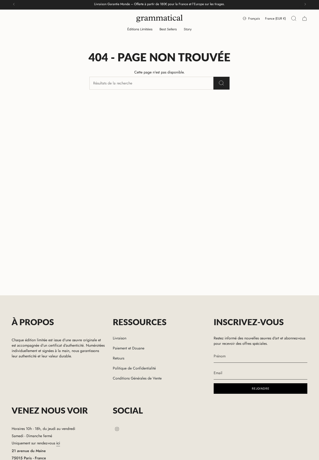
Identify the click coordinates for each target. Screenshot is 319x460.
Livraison (119, 338)
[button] (140, 29)
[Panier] (304, 18)
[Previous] (14, 4)
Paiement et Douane (128, 348)
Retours (118, 358)
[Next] (305, 4)
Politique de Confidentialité (134, 368)
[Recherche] (221, 83)
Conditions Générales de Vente (137, 378)
